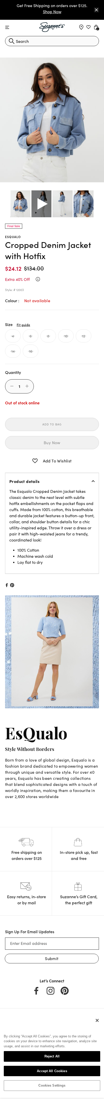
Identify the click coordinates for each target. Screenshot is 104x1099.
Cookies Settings (51, 1085)
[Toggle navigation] (7, 27)
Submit (51, 958)
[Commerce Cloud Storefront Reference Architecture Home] (52, 27)
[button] (35, 460)
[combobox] (52, 41)
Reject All (52, 1056)
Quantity (13, 372)
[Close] (96, 9)
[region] (52, 1055)
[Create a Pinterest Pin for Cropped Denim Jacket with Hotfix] (12, 585)
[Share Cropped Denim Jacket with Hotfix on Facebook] (6, 585)
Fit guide (23, 324)
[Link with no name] (52, 651)
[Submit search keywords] (12, 41)
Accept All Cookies (52, 1071)
